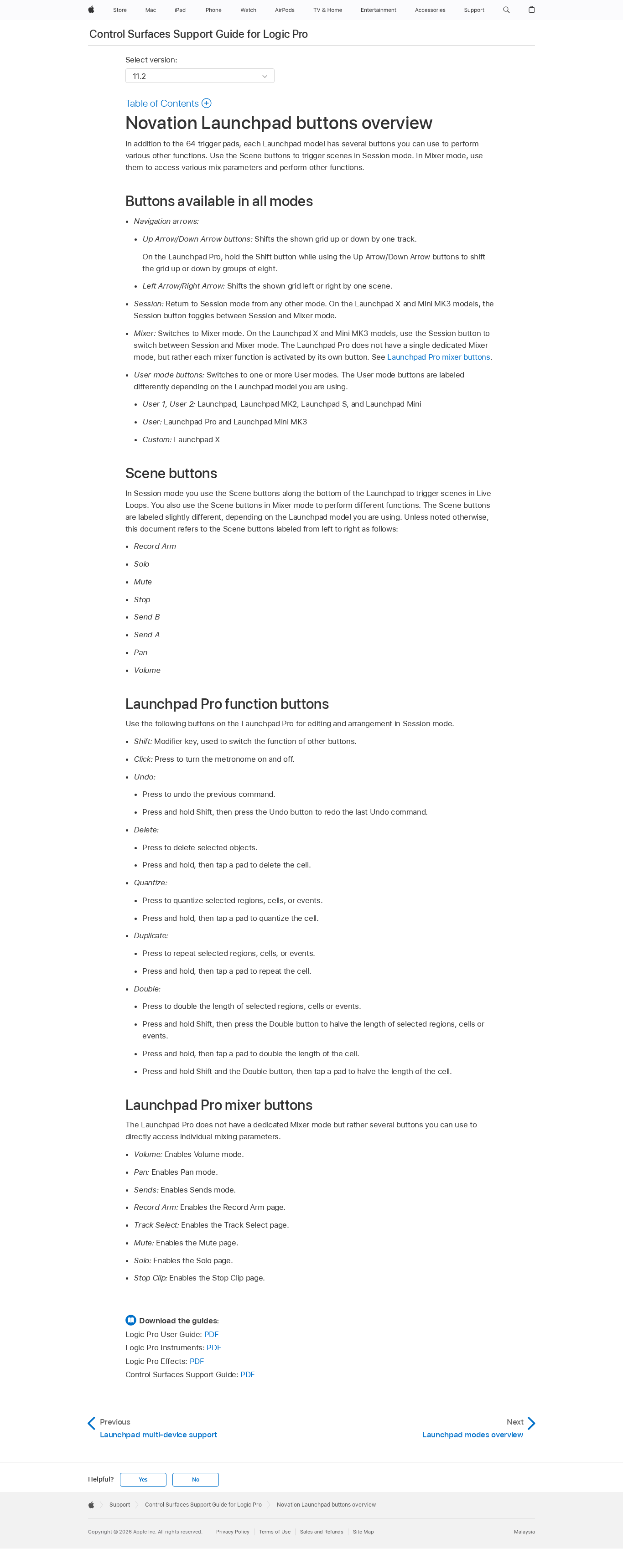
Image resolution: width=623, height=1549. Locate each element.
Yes (143, 1480)
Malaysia (524, 1531)
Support (119, 1505)
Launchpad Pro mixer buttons (438, 356)
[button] (506, 10)
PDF (211, 1334)
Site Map (363, 1531)
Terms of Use (275, 1531)
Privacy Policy (232, 1531)
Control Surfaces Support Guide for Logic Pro (198, 34)
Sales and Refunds (321, 1531)
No (195, 1480)
